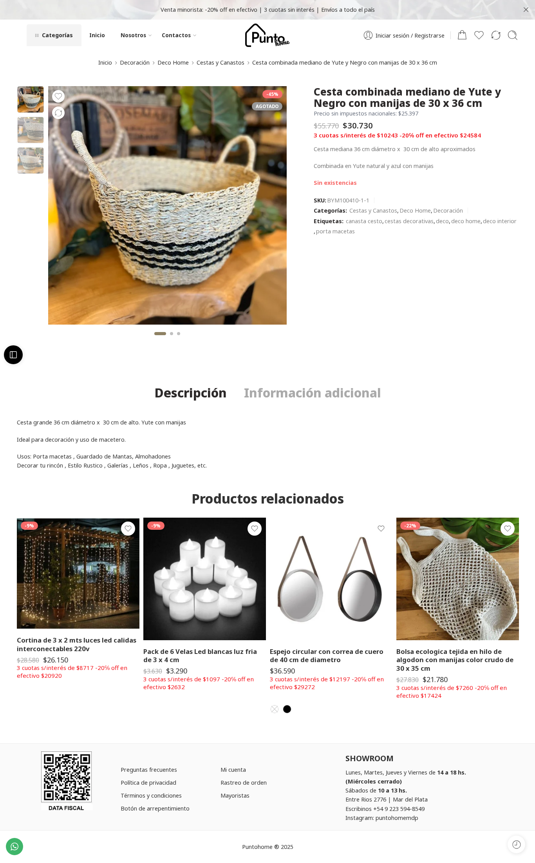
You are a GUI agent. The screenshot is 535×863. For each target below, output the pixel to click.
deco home (466, 221)
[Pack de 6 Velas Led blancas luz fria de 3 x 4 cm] (204, 579)
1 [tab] (160, 340)
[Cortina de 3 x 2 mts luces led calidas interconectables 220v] (78, 573)
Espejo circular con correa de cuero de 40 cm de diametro (326, 655)
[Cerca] (526, 10)
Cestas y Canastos (220, 62)
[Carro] (462, 35)
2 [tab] (171, 340)
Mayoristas (235, 795)
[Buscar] (512, 35)
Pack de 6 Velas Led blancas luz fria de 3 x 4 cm (200, 655)
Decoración (135, 62)
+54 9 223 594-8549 (399, 808)
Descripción (190, 392)
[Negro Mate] (287, 709)
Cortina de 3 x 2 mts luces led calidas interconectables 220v (76, 644)
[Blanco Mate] (274, 709)
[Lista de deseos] (58, 96)
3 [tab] (178, 340)
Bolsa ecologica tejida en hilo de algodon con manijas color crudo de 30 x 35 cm (454, 660)
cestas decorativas (409, 221)
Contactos (176, 35)
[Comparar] (58, 113)
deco (442, 221)
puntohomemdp (397, 817)
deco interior (500, 221)
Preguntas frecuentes (149, 769)
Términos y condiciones (151, 795)
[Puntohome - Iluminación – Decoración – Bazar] (267, 35)
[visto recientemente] (516, 844)
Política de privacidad (148, 782)
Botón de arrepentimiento (155, 808)
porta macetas (335, 231)
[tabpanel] (167, 207)
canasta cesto (364, 221)
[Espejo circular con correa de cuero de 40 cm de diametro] (331, 579)
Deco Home (173, 62)
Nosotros (133, 35)
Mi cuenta (233, 769)
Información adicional (312, 392)
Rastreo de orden (244, 782)
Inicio (97, 35)
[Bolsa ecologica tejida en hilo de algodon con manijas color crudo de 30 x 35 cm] (457, 579)
